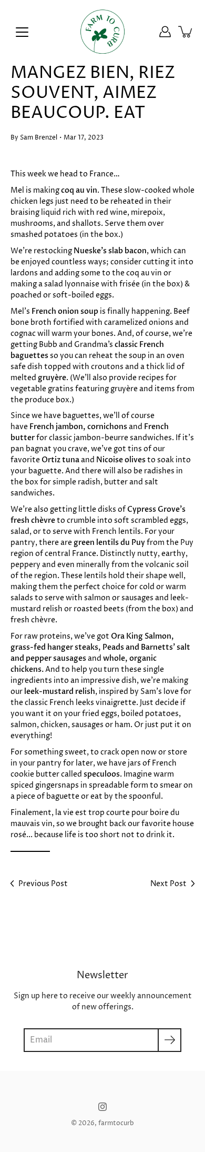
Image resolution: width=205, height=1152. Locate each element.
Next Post (168, 884)
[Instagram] (102, 1107)
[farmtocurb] (103, 31)
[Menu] (22, 32)
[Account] (165, 31)
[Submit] (169, 1040)
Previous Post (43, 884)
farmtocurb (116, 1123)
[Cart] (186, 31)
